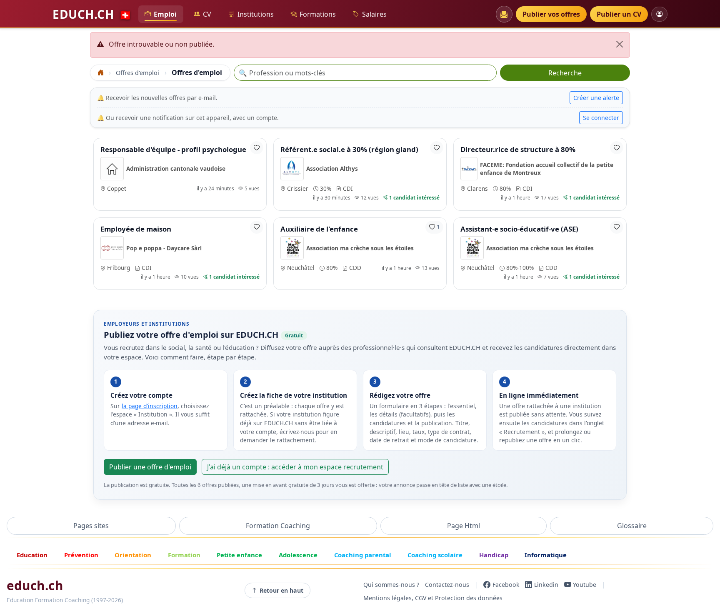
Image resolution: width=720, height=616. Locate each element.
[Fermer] (620, 44)
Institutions (256, 14)
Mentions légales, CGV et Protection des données (432, 598)
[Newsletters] (504, 14)
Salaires (374, 14)
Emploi (165, 14)
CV (207, 14)
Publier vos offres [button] (551, 14)
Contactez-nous (447, 585)
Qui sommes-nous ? (391, 585)
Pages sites (91, 525)
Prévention (81, 555)
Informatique (546, 555)
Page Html (463, 525)
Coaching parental (362, 555)
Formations (318, 14)
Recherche (565, 72)
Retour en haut (281, 590)
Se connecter (601, 118)
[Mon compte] (659, 14)
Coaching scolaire (435, 555)
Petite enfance (239, 555)
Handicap (493, 555)
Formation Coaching (278, 525)
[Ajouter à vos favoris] (256, 147)
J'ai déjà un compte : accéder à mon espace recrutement (295, 466)
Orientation (133, 555)
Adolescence (298, 555)
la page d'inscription (150, 406)
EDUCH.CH (92, 14)
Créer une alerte (596, 98)
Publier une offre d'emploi (150, 466)
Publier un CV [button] (619, 14)
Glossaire (632, 525)
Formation (184, 555)
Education (32, 555)
